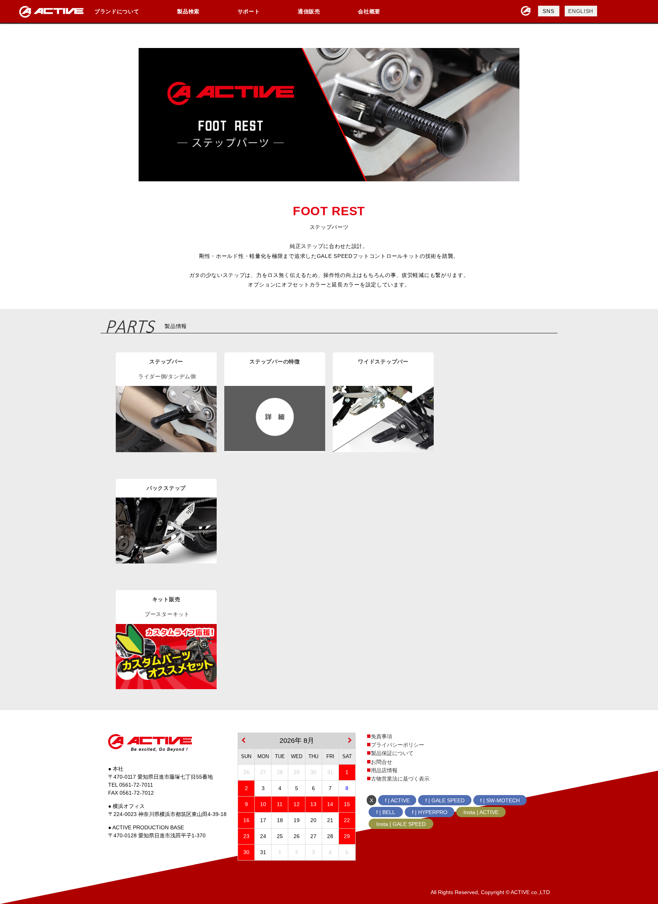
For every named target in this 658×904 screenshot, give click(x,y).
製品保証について (392, 753)
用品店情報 (384, 770)
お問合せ (381, 762)
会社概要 (369, 11)
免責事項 (381, 736)
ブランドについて (116, 11)
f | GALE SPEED (445, 800)
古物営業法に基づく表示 (400, 779)
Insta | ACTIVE (480, 812)
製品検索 (188, 11)
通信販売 (309, 11)
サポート (249, 11)
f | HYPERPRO (429, 812)
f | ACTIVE (397, 800)
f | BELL (385, 812)
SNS (548, 11)
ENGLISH (580, 11)
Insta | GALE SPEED (401, 824)
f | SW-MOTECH (500, 800)
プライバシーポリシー (397, 745)
